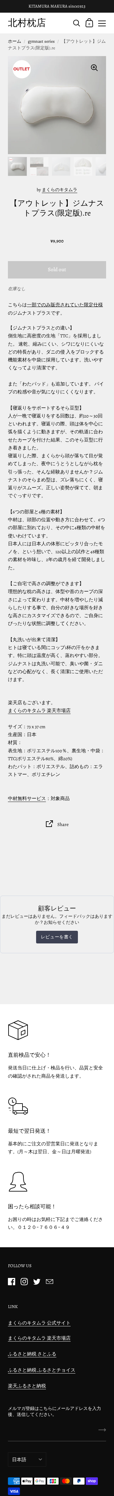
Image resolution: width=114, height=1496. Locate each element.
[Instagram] (24, 1281)
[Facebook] (11, 1281)
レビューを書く (57, 937)
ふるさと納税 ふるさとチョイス (41, 1370)
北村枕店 (27, 22)
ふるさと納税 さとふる (32, 1354)
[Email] (49, 1281)
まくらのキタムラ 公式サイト (39, 1323)
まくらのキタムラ (59, 190)
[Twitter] (36, 1281)
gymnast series (41, 41)
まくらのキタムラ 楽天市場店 (39, 710)
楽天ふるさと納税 (27, 1386)
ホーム (14, 41)
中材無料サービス (27, 798)
